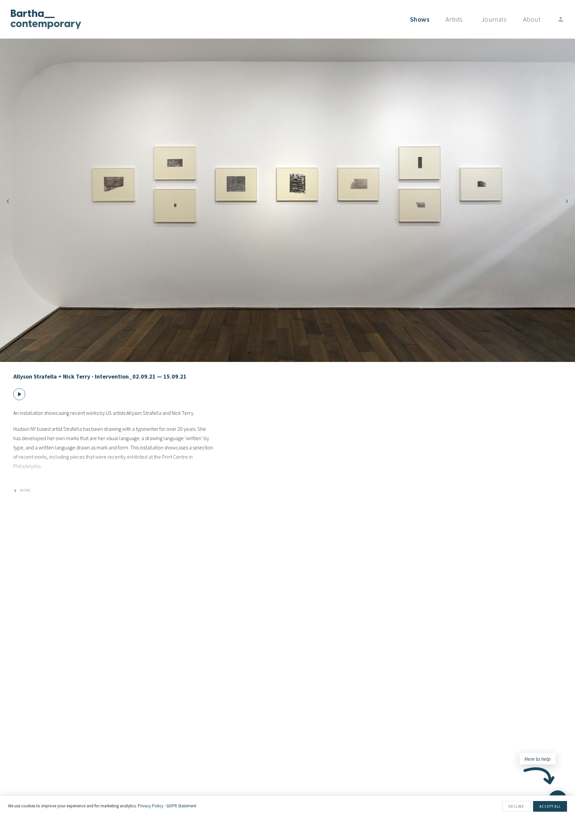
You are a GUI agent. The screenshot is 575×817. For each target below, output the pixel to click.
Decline (516, 806)
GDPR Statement (181, 806)
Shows (420, 19)
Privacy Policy (150, 806)
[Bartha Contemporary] (46, 19)
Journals (493, 19)
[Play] (19, 394)
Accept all (550, 806)
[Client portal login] (560, 19)
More (22, 490)
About (531, 19)
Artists (454, 19)
